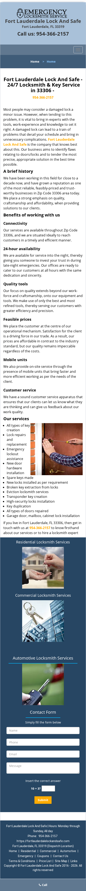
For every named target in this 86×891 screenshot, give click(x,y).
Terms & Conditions (22, 861)
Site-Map (61, 861)
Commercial (48, 851)
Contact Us (60, 856)
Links (74, 861)
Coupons (43, 856)
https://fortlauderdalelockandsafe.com (43, 841)
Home (34, 61)
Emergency (25, 856)
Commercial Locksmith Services (43, 595)
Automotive (68, 851)
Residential (28, 851)
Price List (45, 861)
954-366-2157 (52, 33)
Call (44, 885)
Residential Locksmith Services (43, 541)
